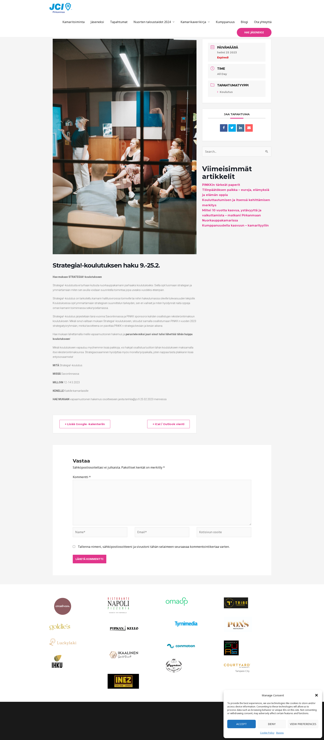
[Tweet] (232, 128)
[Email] (249, 128)
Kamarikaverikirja (193, 22)
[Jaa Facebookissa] (223, 128)
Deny (272, 724)
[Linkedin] (240, 128)
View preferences (303, 724)
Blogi (244, 22)
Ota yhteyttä (263, 22)
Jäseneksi (97, 22)
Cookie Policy (267, 732)
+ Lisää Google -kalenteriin (85, 424)
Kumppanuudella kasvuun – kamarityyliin (235, 225)
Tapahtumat (119, 22)
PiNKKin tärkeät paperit (221, 185)
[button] (316, 695)
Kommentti (82, 477)
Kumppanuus (225, 22)
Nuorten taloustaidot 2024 (152, 22)
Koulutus (226, 92)
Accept (241, 724)
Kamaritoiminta (73, 22)
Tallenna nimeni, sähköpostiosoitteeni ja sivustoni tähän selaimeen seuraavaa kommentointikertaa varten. (154, 547)
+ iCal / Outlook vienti (168, 424)
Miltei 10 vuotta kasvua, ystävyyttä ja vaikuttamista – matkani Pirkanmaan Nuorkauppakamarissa (231, 215)
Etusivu (280, 732)
